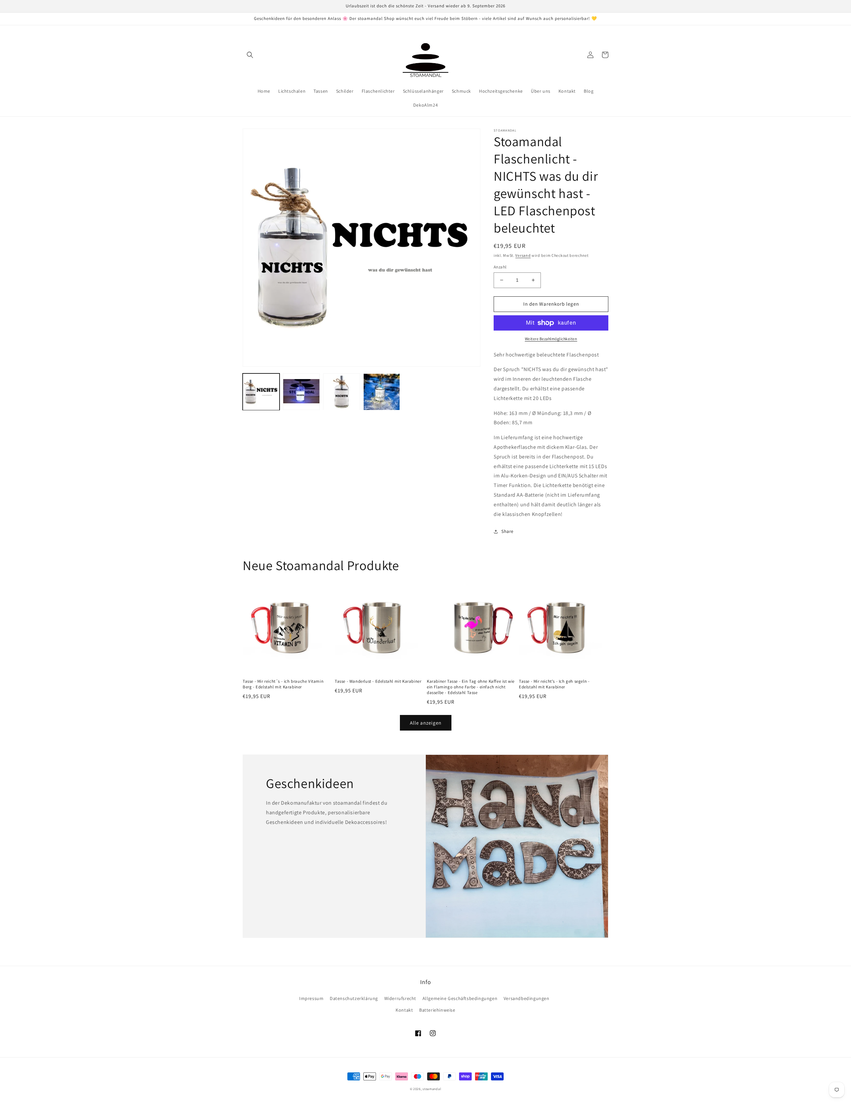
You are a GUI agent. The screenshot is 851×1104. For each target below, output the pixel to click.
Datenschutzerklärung (354, 998)
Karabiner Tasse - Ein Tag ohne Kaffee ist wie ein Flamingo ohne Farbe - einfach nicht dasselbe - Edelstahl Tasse (471, 687)
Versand (523, 255)
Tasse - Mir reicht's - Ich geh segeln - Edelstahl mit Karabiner (554, 684)
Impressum (311, 998)
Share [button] (507, 531)
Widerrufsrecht (400, 998)
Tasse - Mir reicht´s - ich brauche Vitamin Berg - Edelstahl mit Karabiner (283, 684)
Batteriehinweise (437, 1010)
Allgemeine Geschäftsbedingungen (460, 998)
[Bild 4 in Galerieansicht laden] (381, 391)
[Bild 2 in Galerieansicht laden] (301, 391)
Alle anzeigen (425, 723)
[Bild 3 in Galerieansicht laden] (341, 391)
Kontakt (404, 1010)
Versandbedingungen (526, 998)
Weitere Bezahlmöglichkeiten (551, 338)
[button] (250, 55)
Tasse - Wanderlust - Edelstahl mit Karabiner (378, 681)
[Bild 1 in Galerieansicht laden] (261, 391)
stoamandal (432, 1089)
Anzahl (500, 267)
